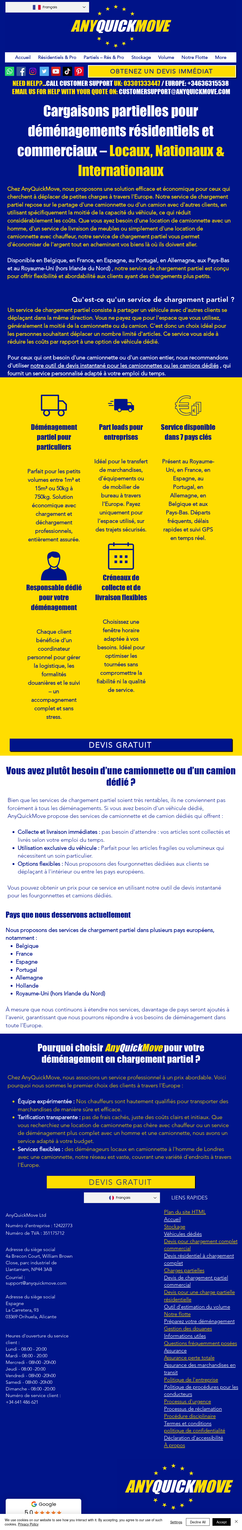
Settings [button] (176, 1522)
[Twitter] (44, 71)
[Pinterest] (79, 71)
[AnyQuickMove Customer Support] (9, 71)
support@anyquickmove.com (36, 1283)
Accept (221, 1522)
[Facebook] (21, 71)
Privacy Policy (28, 1524)
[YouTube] (55, 71)
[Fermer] (236, 1522)
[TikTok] (67, 71)
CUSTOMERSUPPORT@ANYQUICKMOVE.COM (174, 92)
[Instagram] (32, 71)
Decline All (198, 1522)
